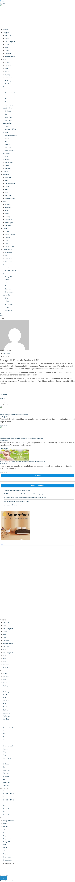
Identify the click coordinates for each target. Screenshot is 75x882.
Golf (6, 69)
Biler (6, 48)
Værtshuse (8, 117)
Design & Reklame (11, 135)
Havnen (7, 96)
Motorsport (8, 78)
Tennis (7, 72)
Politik (7, 165)
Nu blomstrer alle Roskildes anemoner (17, 501)
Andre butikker (10, 57)
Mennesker (6, 153)
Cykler (7, 45)
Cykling (7, 75)
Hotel (6, 126)
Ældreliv (7, 159)
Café (6, 114)
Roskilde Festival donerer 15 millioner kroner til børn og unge (21, 438)
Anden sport (9, 81)
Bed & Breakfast (10, 129)
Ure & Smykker (10, 42)
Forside (5, 30)
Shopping (6, 33)
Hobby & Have (10, 105)
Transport (8, 168)
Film (6, 102)
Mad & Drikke (7, 108)
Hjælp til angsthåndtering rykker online (14, 415)
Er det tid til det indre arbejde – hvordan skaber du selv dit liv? (22, 462)
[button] (37, 313)
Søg (1, 315)
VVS (6, 141)
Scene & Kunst (10, 93)
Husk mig (4, 875)
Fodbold (7, 63)
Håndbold (8, 66)
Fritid (6, 99)
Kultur (5, 87)
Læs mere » (4, 425)
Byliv (6, 156)
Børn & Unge (9, 162)
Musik (7, 90)
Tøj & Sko (8, 36)
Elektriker (8, 147)
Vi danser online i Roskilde (12, 505)
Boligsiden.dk (7, 839)
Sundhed (8, 84)
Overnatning (7, 123)
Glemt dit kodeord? (6, 881)
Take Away (8, 120)
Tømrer (7, 144)
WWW (7, 138)
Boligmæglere (10, 150)
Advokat (5, 827)
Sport (7, 39)
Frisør (6, 51)
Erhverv (5, 132)
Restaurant (8, 111)
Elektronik (8, 54)
